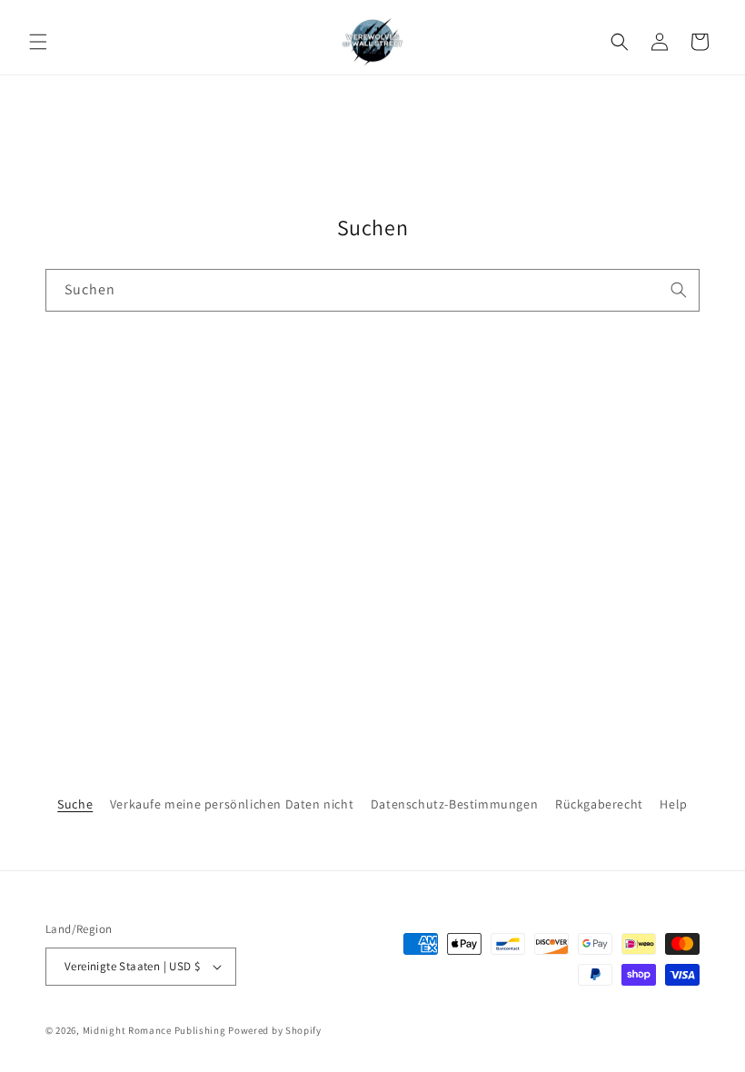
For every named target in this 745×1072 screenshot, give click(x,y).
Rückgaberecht (599, 804)
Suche (75, 804)
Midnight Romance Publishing (154, 1030)
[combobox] (372, 290)
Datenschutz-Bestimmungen (454, 804)
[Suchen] (679, 290)
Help (673, 804)
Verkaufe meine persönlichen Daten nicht (231, 804)
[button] (38, 42)
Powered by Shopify (275, 1030)
